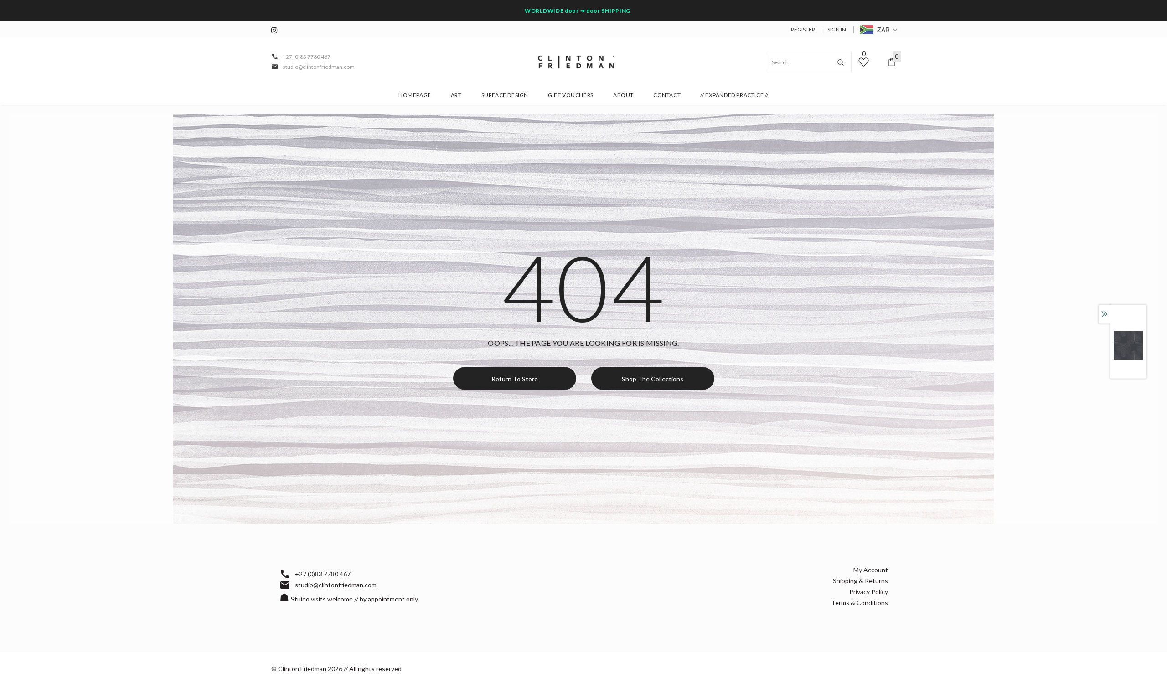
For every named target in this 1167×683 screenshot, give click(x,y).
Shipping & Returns (860, 581)
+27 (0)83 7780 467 (306, 56)
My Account (870, 570)
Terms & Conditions (859, 602)
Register (803, 29)
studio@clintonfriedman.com (319, 66)
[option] (1128, 345)
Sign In (836, 29)
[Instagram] (277, 30)
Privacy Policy (868, 592)
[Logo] (576, 62)
